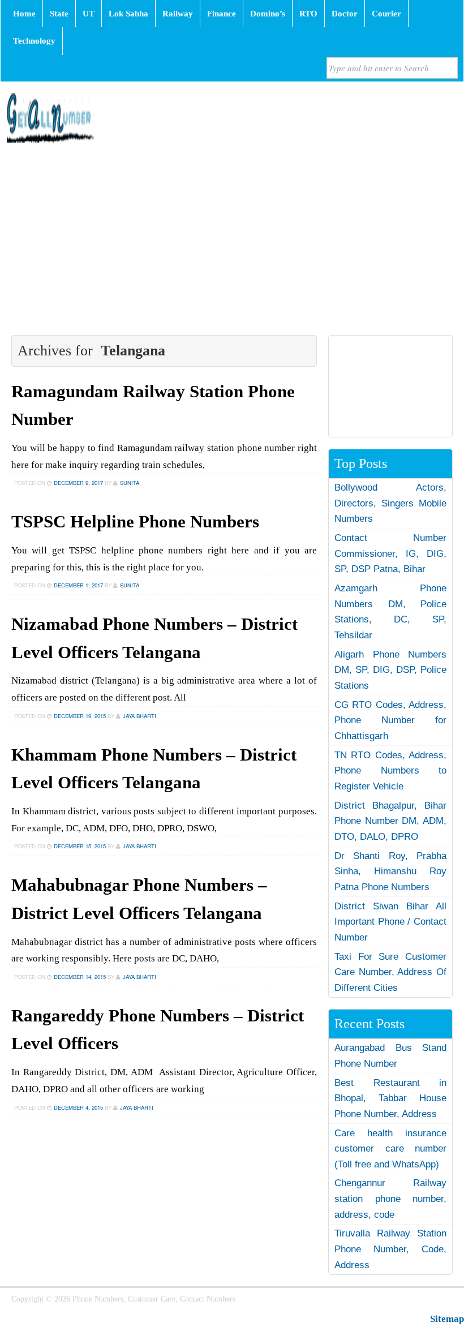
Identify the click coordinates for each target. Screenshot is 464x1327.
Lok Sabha (128, 13)
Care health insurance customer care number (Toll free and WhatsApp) (390, 1149)
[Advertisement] (232, 239)
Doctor (345, 13)
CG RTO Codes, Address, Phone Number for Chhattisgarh (390, 720)
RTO (308, 13)
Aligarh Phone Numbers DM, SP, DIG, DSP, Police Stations (390, 670)
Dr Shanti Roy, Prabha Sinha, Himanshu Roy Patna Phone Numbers (390, 871)
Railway (177, 13)
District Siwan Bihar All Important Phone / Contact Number (390, 922)
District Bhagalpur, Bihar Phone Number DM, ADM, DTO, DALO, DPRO (390, 821)
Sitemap (447, 1318)
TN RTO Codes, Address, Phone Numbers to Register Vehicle (390, 771)
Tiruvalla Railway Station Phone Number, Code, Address (390, 1249)
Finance (221, 13)
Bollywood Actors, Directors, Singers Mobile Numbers (390, 503)
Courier (386, 13)
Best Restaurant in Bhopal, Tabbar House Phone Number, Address (390, 1098)
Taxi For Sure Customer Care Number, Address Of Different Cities (390, 972)
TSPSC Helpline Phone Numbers (135, 521)
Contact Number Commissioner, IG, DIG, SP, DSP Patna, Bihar (390, 553)
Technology (34, 40)
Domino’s (267, 13)
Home (24, 13)
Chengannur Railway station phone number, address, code (390, 1198)
